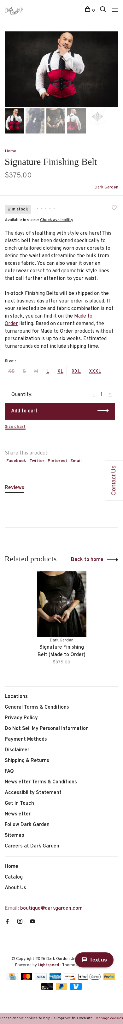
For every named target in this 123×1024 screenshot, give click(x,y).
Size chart (15, 426)
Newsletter (18, 814)
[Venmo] (76, 989)
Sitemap (14, 835)
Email (76, 461)
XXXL (95, 371)
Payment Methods (26, 739)
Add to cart (24, 411)
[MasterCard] (27, 979)
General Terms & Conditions (37, 707)
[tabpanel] (61, 69)
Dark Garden (106, 187)
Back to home (87, 560)
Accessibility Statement (33, 793)
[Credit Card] (13, 979)
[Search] (103, 10)
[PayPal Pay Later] (62, 989)
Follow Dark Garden (27, 825)
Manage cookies (109, 1018)
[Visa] (41, 979)
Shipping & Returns (27, 761)
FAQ (9, 771)
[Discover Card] (70, 979)
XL (60, 371)
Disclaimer (17, 750)
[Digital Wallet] (90, 979)
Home (10, 151)
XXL (76, 371)
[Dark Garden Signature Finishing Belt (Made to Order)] (61, 604)
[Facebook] (7, 922)
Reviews (14, 488)
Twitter (36, 461)
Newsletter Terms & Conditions (41, 782)
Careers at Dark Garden (32, 846)
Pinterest (57, 461)
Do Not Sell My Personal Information (47, 729)
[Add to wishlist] (114, 209)
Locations (16, 697)
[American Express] (56, 979)
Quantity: (21, 395)
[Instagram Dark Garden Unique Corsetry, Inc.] (19, 922)
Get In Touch (19, 803)
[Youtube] (32, 922)
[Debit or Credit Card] (47, 989)
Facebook (16, 461)
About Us (15, 888)
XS (11, 371)
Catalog (14, 877)
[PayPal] (109, 979)
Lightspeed (48, 965)
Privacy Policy (21, 718)
